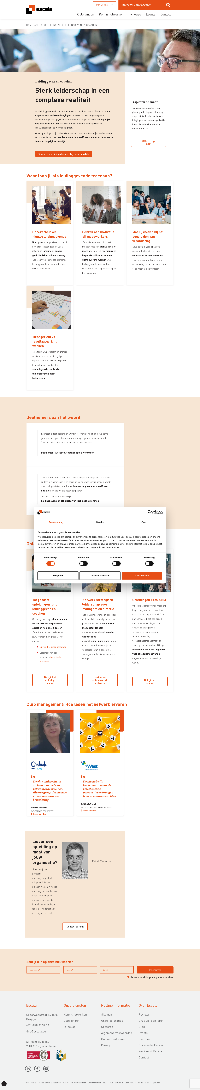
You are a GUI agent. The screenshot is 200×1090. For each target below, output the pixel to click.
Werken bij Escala (150, 1051)
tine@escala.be (36, 1031)
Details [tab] (100, 522)
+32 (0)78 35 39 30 (37, 1025)
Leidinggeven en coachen (81, 24)
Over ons (144, 1039)
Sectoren (107, 1027)
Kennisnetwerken (111, 14)
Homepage (32, 24)
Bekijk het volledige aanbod (50, 680)
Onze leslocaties (112, 1020)
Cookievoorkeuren (113, 1039)
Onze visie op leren (151, 1020)
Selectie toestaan (100, 575)
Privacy (106, 1045)
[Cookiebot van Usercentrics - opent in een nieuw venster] (150, 512)
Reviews (144, 1014)
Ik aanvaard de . (152, 977)
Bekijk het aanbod (150, 681)
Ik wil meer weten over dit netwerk (100, 680)
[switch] (83, 563)
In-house (134, 14)
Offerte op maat (148, 142)
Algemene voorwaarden (116, 1033)
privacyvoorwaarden (161, 977)
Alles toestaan (142, 575)
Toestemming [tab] (56, 522)
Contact (165, 14)
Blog (142, 1027)
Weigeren (58, 575)
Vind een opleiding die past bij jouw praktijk (64, 154)
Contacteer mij (75, 926)
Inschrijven (155, 969)
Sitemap (106, 1014)
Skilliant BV (55, 1082)
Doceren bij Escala (151, 1045)
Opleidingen (85, 14)
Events (150, 14)
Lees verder (39, 814)
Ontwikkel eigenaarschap (53, 646)
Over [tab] (144, 522)
